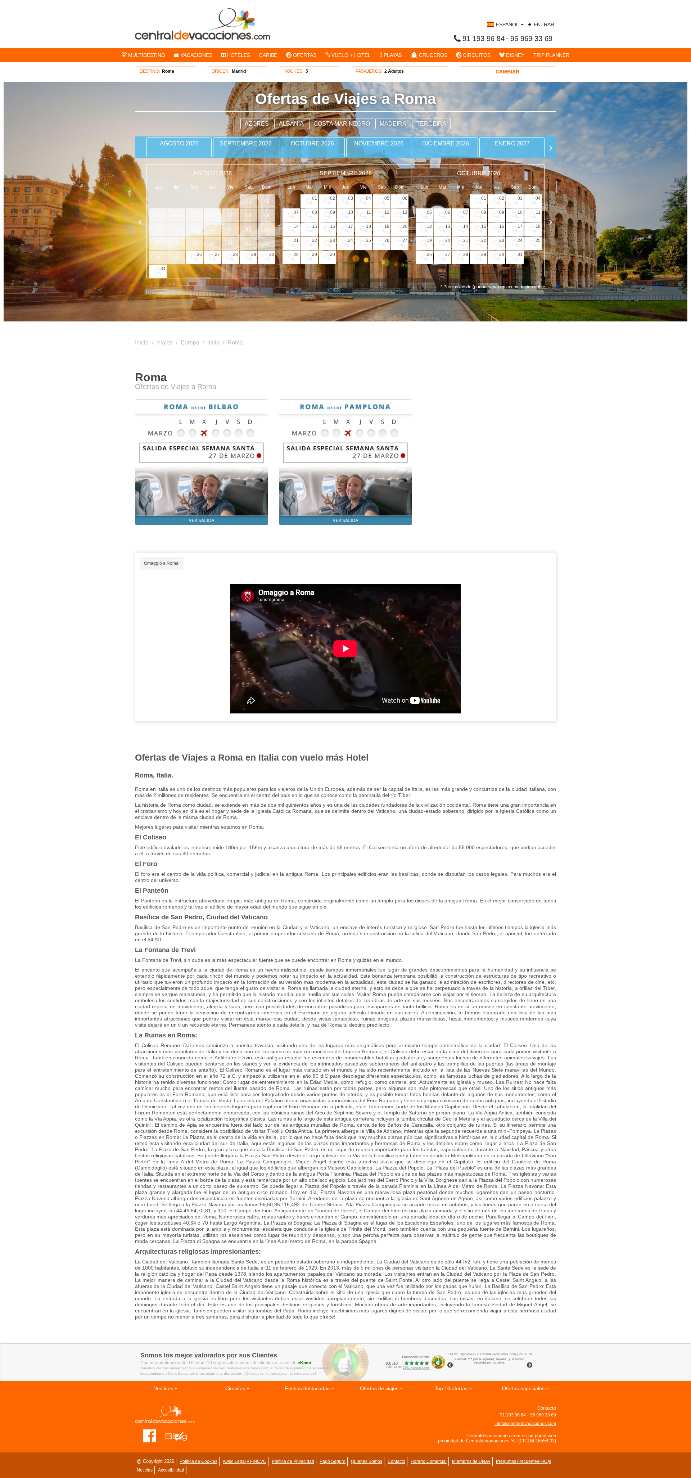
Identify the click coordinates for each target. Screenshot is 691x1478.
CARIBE (268, 55)
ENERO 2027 (512, 143)
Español (507, 24)
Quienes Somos (366, 1461)
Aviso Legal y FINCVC (244, 1461)
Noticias (145, 1470)
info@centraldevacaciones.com (525, 1423)
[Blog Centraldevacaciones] (180, 1435)
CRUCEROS (432, 55)
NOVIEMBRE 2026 (378, 143)
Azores (257, 124)
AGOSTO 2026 (179, 143)
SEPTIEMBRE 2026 (246, 143)
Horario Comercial (429, 1461)
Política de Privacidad (293, 1461)
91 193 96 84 (483, 38)
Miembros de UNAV (471, 1461)
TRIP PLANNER (551, 55)
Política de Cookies (198, 1461)
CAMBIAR (507, 72)
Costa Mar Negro (341, 124)
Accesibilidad (171, 1470)
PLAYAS (392, 55)
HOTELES (238, 55)
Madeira (393, 124)
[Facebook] (149, 1435)
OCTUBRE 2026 (312, 143)
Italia (213, 342)
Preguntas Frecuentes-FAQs (523, 1461)
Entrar (543, 24)
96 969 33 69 (531, 38)
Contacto (396, 1461)
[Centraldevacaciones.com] (202, 23)
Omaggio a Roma (161, 563)
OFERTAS (304, 55)
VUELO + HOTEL (350, 55)
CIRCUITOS (475, 55)
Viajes (165, 342)
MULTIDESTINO (146, 55)
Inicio (142, 342)
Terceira (431, 124)
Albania (291, 124)
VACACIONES (195, 55)
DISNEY (514, 55)
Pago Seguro (333, 1461)
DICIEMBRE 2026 (445, 143)
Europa (190, 342)
